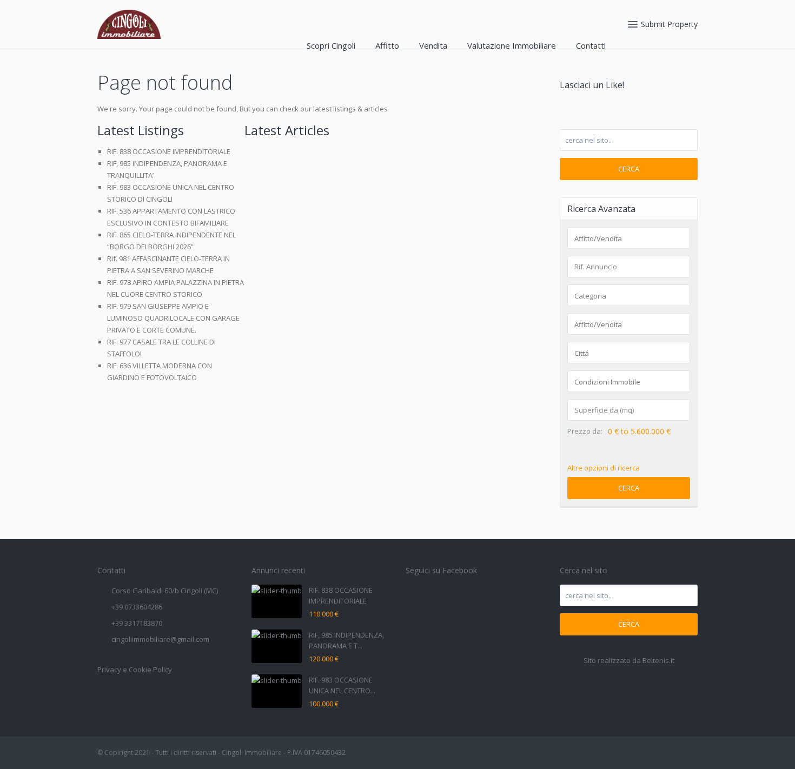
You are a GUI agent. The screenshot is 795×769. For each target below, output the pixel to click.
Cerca (628, 169)
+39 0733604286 (136, 607)
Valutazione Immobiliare (511, 45)
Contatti (591, 45)
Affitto (387, 45)
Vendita (433, 45)
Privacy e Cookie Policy (134, 669)
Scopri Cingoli (331, 45)
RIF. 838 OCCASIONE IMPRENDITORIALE (168, 151)
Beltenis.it (658, 660)
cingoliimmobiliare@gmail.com (160, 639)
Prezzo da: (584, 431)
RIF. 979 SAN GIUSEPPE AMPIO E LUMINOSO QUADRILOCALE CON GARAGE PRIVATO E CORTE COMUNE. (173, 318)
